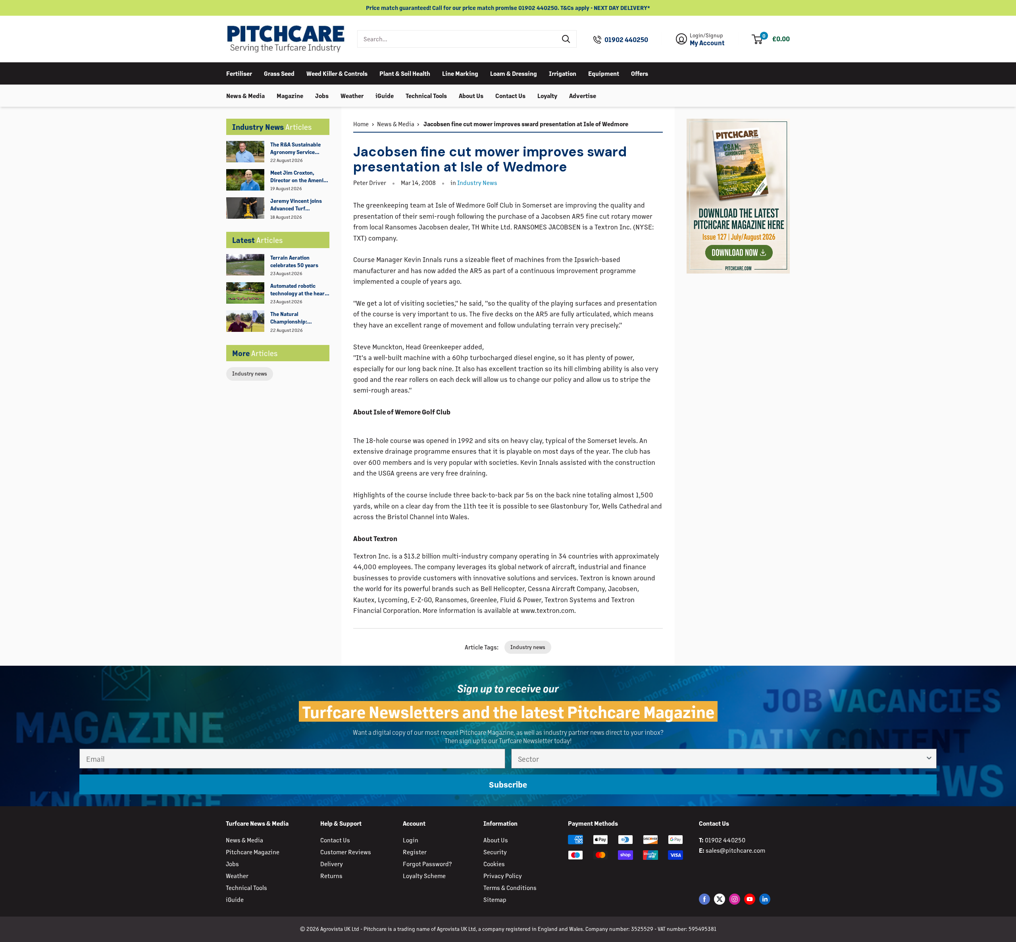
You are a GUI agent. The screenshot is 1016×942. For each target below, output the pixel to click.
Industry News (477, 182)
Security (495, 851)
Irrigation (562, 73)
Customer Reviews (345, 851)
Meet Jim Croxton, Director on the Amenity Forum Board (299, 176)
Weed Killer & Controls (337, 73)
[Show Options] (929, 758)
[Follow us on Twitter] (719, 899)
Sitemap (494, 899)
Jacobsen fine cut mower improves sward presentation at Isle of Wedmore (525, 123)
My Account (707, 43)
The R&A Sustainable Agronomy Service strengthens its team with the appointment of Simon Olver (299, 148)
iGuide (384, 95)
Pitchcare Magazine (252, 851)
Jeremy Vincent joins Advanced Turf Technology (296, 204)
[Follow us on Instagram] (734, 899)
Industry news (249, 373)
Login (410, 840)
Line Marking (460, 73)
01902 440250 (626, 40)
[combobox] (457, 39)
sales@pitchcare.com (735, 850)
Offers (639, 73)
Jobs (322, 95)
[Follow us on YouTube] (749, 899)
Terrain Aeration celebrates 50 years (294, 261)
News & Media (245, 95)
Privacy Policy (502, 875)
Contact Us (510, 95)
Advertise (582, 95)
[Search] (566, 39)
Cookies (494, 863)
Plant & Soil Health (404, 73)
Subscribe (508, 784)
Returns (331, 875)
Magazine (290, 95)
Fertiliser (239, 73)
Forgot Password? (427, 863)
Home (361, 123)
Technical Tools (426, 95)
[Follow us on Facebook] (704, 899)
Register (415, 851)
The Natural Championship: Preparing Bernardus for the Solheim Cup (296, 318)
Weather (352, 95)
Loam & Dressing (513, 73)
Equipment (603, 73)
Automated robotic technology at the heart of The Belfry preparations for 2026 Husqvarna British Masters (298, 289)
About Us (471, 95)
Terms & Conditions (510, 887)
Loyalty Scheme (424, 875)
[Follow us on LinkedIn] (764, 899)
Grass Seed (279, 73)
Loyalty (547, 95)
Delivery (331, 863)
